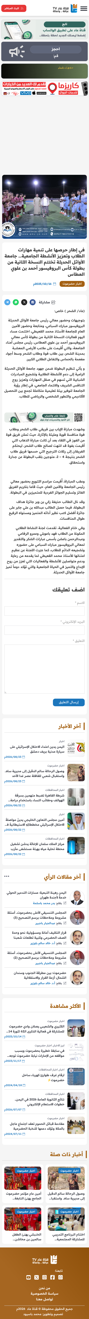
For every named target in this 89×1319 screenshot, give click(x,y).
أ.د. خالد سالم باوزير (42, 943)
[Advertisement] (44, 133)
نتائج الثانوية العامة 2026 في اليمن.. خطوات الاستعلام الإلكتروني (39, 1101)
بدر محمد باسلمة (44, 903)
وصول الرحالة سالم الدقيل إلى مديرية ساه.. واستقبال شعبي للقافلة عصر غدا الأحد (34, 773)
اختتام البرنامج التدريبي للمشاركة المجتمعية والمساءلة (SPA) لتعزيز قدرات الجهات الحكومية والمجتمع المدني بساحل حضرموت (68, 1237)
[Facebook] (33, 302)
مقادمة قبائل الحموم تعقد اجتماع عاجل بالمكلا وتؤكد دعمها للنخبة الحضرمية (37, 1126)
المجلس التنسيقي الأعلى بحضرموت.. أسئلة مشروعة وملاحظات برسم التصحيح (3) (36, 915)
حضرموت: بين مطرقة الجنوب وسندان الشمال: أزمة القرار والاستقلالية (40, 975)
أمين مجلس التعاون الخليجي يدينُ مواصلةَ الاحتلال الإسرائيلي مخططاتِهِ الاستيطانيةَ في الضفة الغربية (34, 822)
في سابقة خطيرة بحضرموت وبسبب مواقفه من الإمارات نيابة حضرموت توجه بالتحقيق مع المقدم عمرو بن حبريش (36, 1053)
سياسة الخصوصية (44, 1293)
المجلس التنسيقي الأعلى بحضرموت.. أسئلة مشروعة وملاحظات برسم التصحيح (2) (36, 955)
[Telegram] (7, 302)
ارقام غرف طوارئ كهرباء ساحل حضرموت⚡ (43, 1077)
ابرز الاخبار (58, 1045)
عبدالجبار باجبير (45, 923)
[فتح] (83, 8)
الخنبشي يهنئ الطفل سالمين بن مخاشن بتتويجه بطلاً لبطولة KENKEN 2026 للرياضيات (23, 1237)
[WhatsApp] (16, 302)
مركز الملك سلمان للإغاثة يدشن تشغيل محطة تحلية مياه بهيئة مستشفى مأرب (37, 846)
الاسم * (80, 603)
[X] (24, 302)
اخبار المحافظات (54, 789)
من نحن (44, 1288)
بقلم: (59, 903)
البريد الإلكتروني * (72, 621)
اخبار (61, 741)
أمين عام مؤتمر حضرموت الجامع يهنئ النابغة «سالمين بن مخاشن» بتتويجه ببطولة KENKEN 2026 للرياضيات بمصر (23, 1196)
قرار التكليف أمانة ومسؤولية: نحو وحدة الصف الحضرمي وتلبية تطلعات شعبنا (39, 935)
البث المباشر (12, 8)
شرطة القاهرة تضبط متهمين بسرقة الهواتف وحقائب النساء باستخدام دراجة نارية (37, 798)
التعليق (79, 641)
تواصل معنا (44, 1299)
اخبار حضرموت (72, 283)
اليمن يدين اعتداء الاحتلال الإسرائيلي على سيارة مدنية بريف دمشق (37, 749)
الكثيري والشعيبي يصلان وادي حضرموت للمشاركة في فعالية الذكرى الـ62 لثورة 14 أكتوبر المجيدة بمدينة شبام (36, 1029)
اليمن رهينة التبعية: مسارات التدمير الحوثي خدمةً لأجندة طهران (36, 895)
